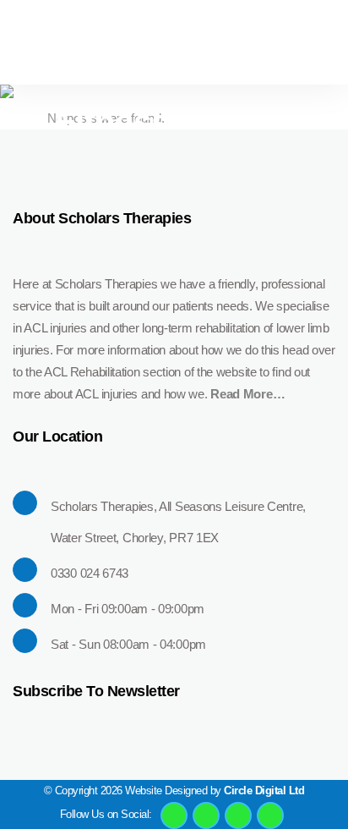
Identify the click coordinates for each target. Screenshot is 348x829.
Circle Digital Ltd (264, 790)
